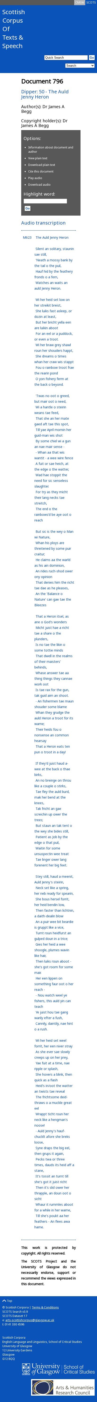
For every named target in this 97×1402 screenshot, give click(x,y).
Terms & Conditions (45, 1307)
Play (35, 178)
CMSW (79, 2)
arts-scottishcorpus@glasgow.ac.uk (29, 1320)
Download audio (39, 185)
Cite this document (40, 171)
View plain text (37, 158)
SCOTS (91, 2)
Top (9, 1301)
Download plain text (41, 165)
